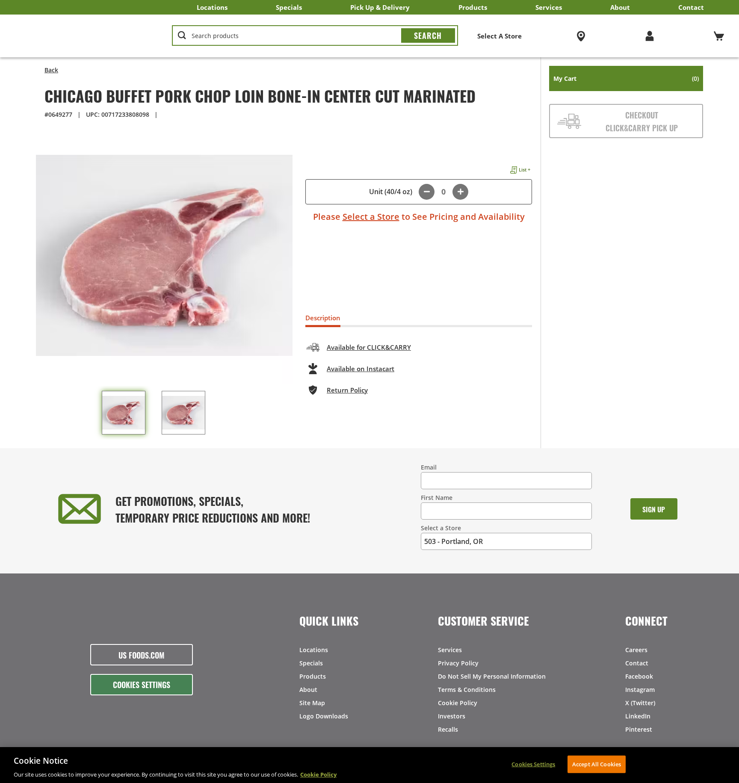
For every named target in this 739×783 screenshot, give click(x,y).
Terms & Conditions (467, 689)
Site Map (312, 703)
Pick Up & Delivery (380, 7)
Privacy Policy (458, 663)
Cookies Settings (141, 684)
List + (524, 169)
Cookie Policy (457, 703)
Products (472, 7)
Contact (691, 7)
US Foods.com (141, 654)
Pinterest (638, 729)
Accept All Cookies (596, 764)
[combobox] (315, 36)
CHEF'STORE (82, 36)
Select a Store (371, 216)
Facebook (639, 676)
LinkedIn (637, 716)
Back (51, 70)
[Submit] (428, 35)
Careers (636, 650)
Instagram (640, 689)
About (620, 7)
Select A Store (499, 36)
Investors (451, 716)
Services (548, 7)
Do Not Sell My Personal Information (492, 676)
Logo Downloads (323, 716)
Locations (212, 7)
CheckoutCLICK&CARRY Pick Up (642, 121)
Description (322, 317)
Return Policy (347, 390)
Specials (289, 7)
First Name (436, 497)
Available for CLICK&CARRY (369, 347)
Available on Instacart (360, 368)
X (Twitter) (640, 703)
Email (429, 467)
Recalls (448, 729)
